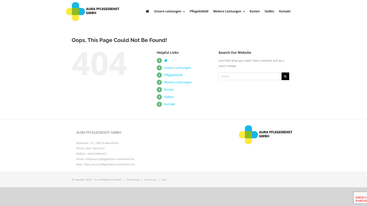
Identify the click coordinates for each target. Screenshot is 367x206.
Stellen (169, 97)
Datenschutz (133, 179)
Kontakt (169, 104)
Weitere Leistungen (178, 82)
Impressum (151, 179)
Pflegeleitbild (173, 75)
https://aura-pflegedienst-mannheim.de (109, 164)
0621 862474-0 (95, 148)
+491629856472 (97, 153)
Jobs (164, 179)
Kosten (169, 89)
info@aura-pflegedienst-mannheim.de (109, 159)
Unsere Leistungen (177, 68)
